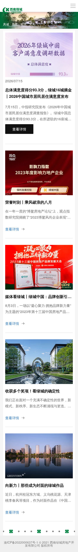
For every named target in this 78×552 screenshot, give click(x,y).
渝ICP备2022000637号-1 (21, 542)
